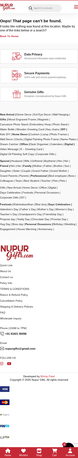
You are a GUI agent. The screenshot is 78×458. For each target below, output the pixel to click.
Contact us (6, 277)
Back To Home (9, 36)
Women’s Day (64, 209)
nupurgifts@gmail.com (20, 348)
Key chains (52, 129)
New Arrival (7, 114)
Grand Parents (9, 175)
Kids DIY (5, 134)
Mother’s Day (46, 209)
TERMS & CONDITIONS (14, 288)
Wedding (70, 224)
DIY (63, 129)
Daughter (5, 170)
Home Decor (20, 134)
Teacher (46, 180)
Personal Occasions (47, 192)
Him (59, 160)
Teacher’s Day (8, 214)
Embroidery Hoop (40, 124)
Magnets (43, 119)
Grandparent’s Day (30, 214)
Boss (71, 175)
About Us (5, 271)
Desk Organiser (39, 144)
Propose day (7, 219)
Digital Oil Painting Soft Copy (17, 154)
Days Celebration (10, 192)
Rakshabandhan (23, 204)
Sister (16, 170)
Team (18, 180)
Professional (39, 175)
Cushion (35, 134)
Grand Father (40, 170)
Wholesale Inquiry (10, 318)
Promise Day (58, 219)
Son (67, 165)
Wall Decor (6, 139)
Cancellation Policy (11, 300)
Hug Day (5, 224)
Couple (26, 170)
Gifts (3, 119)
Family (27, 165)
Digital (69, 144)
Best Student (31, 180)
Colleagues (6, 180)
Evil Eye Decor (42, 114)
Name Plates (68, 139)
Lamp (44, 134)
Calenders (57, 144)
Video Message (9, 149)
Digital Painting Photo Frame (42, 139)
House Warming (26, 229)
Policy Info (6, 283)
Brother (58, 165)
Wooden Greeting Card (30, 129)
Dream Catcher (9, 144)
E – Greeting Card (31, 149)
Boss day (17, 224)
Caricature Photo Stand (14, 124)
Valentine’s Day (9, 209)
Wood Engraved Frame (22, 119)
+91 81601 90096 (16, 333)
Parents (24, 175)
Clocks (19, 139)
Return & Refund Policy (14, 294)
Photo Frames (58, 134)
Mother (38, 165)
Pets (55, 180)
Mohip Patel (48, 376)
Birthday (58, 224)
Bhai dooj (40, 204)
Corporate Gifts (45, 154)
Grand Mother (58, 170)
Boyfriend (49, 160)
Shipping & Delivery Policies (16, 306)
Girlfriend (36, 160)
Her (66, 160)
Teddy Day (23, 219)
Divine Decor (24, 114)
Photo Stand (60, 124)
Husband (16, 160)
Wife (26, 160)
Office (24, 144)
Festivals (28, 192)
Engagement (7, 229)
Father (48, 165)
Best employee (58, 175)
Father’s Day (28, 209)
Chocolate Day (40, 219)
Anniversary (45, 229)
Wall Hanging (61, 114)
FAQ (2, 312)
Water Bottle (7, 129)
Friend (4, 165)
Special (4, 160)
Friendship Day (53, 214)
